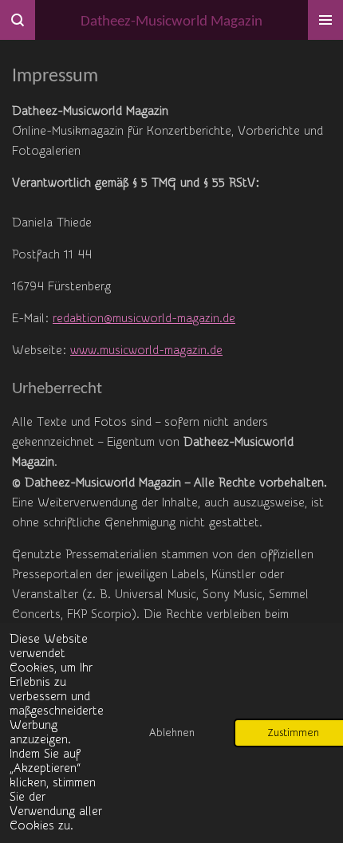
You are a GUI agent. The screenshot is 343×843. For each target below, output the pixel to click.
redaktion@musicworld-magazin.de (144, 318)
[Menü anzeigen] (325, 20)
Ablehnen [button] (172, 733)
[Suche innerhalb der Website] (17, 20)
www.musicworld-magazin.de (146, 350)
